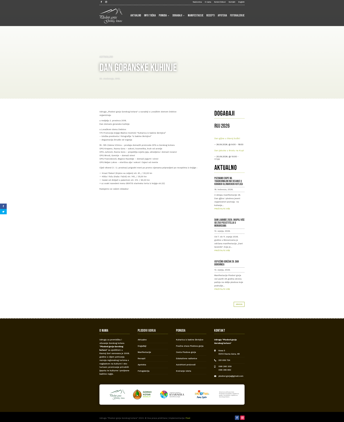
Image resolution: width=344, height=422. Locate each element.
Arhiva (239, 304)
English (241, 2)
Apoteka (222, 15)
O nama (208, 2)
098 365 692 (224, 370)
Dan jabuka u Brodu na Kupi (229, 150)
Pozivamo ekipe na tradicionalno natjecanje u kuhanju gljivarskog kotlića (228, 181)
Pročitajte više (222, 209)
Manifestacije (195, 15)
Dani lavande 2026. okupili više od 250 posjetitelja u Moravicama (229, 223)
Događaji (177, 15)
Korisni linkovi (220, 2)
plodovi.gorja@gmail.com (230, 376)
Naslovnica (197, 2)
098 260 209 (225, 366)
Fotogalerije (237, 15)
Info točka (150, 15)
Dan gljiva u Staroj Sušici (227, 138)
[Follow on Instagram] (106, 2)
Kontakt (232, 2)
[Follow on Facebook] (101, 2)
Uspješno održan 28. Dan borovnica (226, 263)
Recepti (210, 15)
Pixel (188, 418)
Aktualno (135, 15)
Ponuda (163, 15)
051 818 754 (224, 360)
